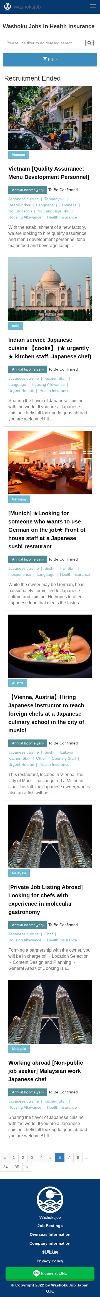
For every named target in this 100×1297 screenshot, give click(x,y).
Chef (48, 934)
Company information (50, 1243)
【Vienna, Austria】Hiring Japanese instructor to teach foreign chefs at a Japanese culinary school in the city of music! (46, 713)
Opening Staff (64, 758)
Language (45, 205)
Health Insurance (62, 217)
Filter (52, 59)
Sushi (49, 568)
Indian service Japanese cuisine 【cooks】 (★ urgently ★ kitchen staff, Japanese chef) (49, 348)
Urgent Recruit (21, 390)
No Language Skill (53, 211)
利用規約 (50, 1252)
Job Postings (50, 1225)
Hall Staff (68, 568)
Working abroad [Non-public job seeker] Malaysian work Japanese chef (45, 1071)
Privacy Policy (50, 1261)
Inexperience (19, 574)
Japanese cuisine (23, 199)
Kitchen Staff (55, 378)
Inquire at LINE (54, 1273)
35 (17, 1167)
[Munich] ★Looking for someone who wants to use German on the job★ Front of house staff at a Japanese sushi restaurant (47, 529)
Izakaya (66, 752)
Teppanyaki (54, 199)
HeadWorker (19, 205)
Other (41, 758)
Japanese (68, 205)
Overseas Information (50, 1234)
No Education (20, 211)
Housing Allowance (24, 217)
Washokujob (27, 7)
